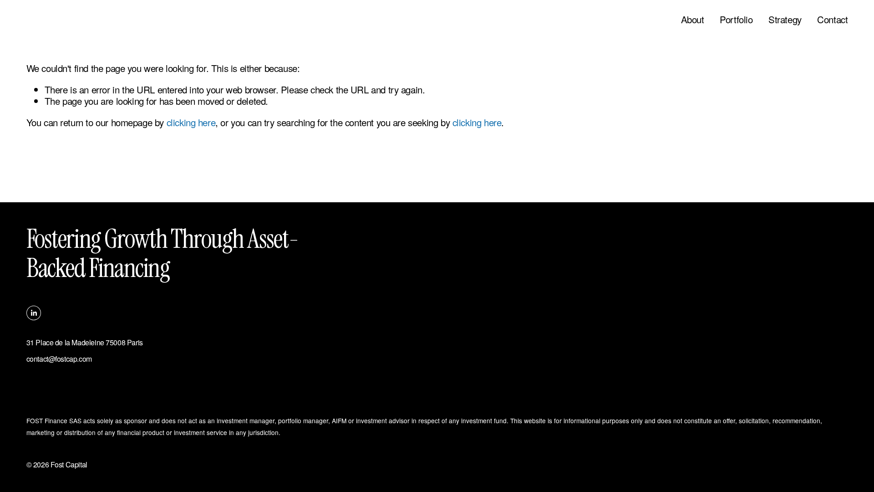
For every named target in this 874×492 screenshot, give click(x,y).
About (692, 19)
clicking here (191, 122)
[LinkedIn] (33, 313)
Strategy (785, 19)
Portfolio (736, 19)
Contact (832, 19)
